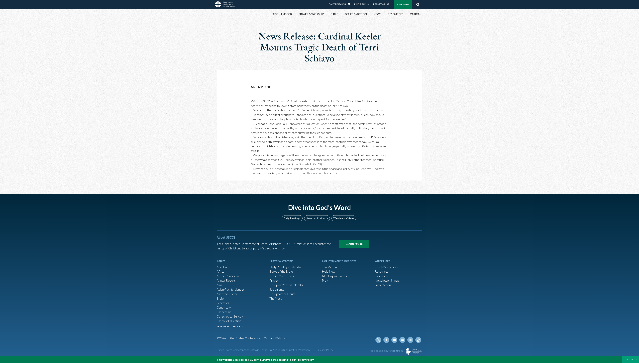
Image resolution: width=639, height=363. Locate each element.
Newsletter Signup (387, 280)
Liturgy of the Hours (282, 294)
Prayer (273, 280)
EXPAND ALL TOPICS (228, 326)
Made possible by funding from (385, 350)
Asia (219, 285)
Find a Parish (361, 4)
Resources (381, 271)
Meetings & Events (334, 276)
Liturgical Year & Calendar (286, 285)
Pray (325, 280)
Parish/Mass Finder (387, 267)
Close (629, 359)
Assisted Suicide (227, 294)
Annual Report (226, 280)
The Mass (275, 298)
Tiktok (418, 340)
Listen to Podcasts (317, 218)
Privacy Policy (325, 349)
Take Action (329, 267)
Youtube (394, 340)
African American (228, 276)
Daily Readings (337, 4)
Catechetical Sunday (230, 316)
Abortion (222, 267)
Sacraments (276, 289)
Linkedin (402, 340)
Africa (220, 271)
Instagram (410, 340)
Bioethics (223, 303)
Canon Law (224, 307)
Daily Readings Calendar (349, 4)
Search (417, 4)
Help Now (403, 4)
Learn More (354, 243)
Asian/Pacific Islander (230, 289)
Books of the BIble (281, 271)
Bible (220, 298)
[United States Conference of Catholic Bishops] (225, 4)
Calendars (381, 276)
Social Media (383, 285)
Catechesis (224, 312)
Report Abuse (381, 4)
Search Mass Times (281, 276)
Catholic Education (229, 321)
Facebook (386, 340)
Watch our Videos (343, 218)
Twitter (378, 340)
